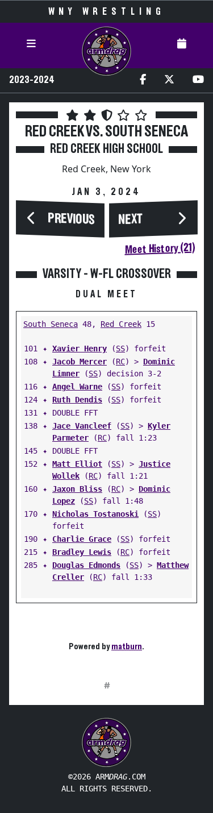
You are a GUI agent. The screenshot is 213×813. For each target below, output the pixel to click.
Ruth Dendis (77, 399)
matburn (126, 646)
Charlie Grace (81, 539)
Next (130, 220)
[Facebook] (143, 80)
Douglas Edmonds (86, 565)
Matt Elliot (77, 463)
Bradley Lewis (81, 552)
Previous (71, 219)
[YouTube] (198, 80)
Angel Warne (77, 386)
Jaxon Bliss (77, 488)
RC (120, 361)
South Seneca (50, 324)
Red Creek (121, 324)
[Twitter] (169, 80)
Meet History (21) (159, 249)
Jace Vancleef (81, 425)
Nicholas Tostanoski (95, 514)
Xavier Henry (79, 348)
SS (120, 348)
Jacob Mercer (79, 361)
